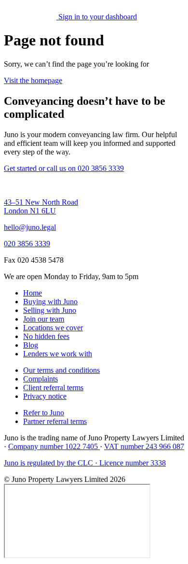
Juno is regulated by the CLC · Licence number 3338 (85, 463)
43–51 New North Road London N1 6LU (41, 206)
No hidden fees (46, 336)
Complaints (40, 379)
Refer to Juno (43, 413)
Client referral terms (53, 387)
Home (32, 293)
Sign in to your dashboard (97, 17)
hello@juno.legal (30, 227)
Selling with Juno (49, 310)
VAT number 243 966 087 (144, 446)
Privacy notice (45, 396)
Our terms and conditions (61, 370)
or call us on (81, 168)
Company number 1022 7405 (54, 446)
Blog (30, 345)
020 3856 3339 (27, 244)
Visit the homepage (33, 80)
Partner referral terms (55, 421)
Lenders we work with (57, 354)
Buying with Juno (50, 301)
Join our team (43, 319)
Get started (21, 168)
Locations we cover (53, 328)
